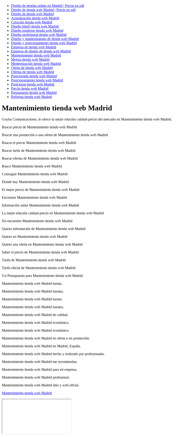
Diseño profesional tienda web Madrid (38, 35)
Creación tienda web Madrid (31, 22)
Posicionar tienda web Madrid (32, 84)
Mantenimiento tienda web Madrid (36, 55)
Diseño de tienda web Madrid (32, 14)
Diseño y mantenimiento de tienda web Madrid (45, 39)
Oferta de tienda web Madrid (32, 68)
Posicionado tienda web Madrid (34, 76)
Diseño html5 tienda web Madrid (35, 26)
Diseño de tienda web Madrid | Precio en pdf (43, 10)
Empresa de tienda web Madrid (33, 47)
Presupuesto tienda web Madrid (34, 93)
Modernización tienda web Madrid (36, 64)
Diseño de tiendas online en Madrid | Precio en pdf (47, 6)
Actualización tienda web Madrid (35, 18)
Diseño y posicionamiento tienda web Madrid (44, 43)
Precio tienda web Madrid (29, 88)
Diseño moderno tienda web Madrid (37, 30)
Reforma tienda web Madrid (31, 97)
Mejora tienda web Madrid (30, 59)
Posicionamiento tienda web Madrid (37, 80)
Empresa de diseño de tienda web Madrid (41, 51)
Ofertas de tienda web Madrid (32, 72)
